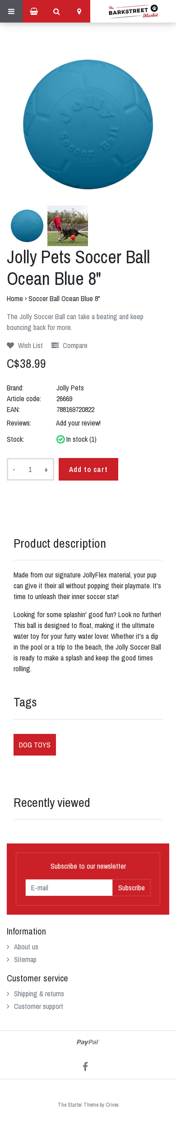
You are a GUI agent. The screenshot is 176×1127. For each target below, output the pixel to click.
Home (15, 298)
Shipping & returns (39, 994)
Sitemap (25, 959)
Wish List (29, 345)
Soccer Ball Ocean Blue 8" (64, 298)
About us (26, 947)
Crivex (112, 1105)
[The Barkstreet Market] (133, 11)
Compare (74, 345)
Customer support (38, 1006)
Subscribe (131, 888)
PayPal (88, 1043)
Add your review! (78, 423)
